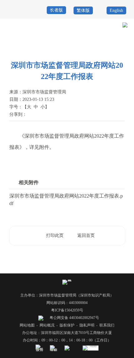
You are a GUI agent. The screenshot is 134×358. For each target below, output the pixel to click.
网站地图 (27, 325)
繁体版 (83, 10)
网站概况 (47, 325)
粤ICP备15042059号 (67, 310)
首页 (78, 47)
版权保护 (67, 325)
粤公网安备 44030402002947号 (74, 318)
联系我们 (106, 325)
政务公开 (93, 47)
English (116, 10)
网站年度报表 (116, 47)
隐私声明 (86, 325)
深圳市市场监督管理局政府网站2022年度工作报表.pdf (66, 199)
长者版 (56, 10)
